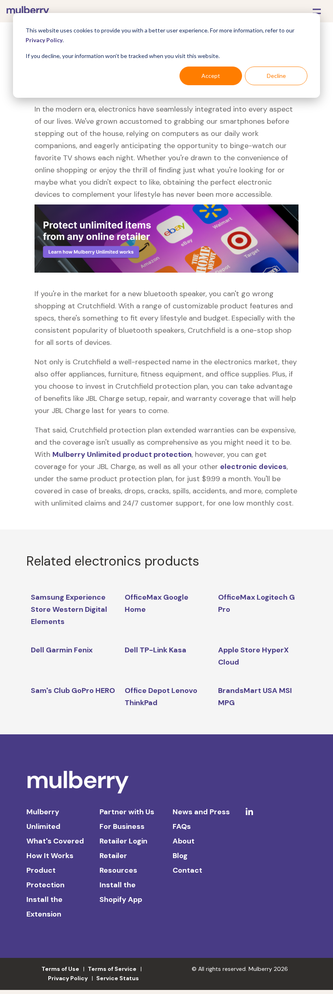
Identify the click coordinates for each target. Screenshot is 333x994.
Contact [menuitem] (187, 870)
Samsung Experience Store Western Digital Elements (69, 609)
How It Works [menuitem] (50, 856)
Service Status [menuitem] (117, 978)
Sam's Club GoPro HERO (73, 690)
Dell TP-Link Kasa (155, 650)
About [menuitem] (184, 841)
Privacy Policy (44, 40)
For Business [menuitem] (122, 826)
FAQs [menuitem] (182, 826)
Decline (276, 75)
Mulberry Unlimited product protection (122, 454)
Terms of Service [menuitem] (112, 968)
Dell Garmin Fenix (62, 650)
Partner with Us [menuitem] (126, 812)
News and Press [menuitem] (201, 812)
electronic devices (253, 466)
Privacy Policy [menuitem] (68, 978)
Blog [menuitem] (180, 856)
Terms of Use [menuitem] (60, 968)
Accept (210, 75)
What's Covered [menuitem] (55, 841)
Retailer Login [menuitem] (123, 841)
